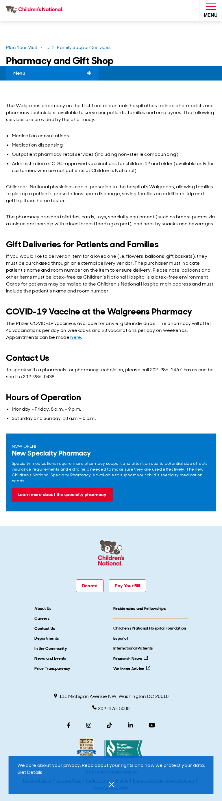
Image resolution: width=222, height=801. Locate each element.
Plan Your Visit (22, 47)
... (47, 48)
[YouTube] (151, 725)
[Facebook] (69, 725)
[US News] (86, 749)
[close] (111, 784)
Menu (19, 73)
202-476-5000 (114, 708)
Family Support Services (84, 47)
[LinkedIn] (130, 725)
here (75, 337)
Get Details (29, 772)
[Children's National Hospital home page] (35, 10)
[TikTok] (109, 725)
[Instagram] (88, 725)
